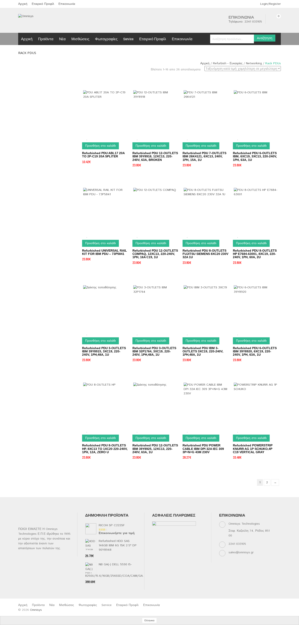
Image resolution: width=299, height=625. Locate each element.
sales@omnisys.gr (241, 552)
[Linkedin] (172, 554)
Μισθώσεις (80, 38)
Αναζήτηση (264, 38)
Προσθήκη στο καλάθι (100, 146)
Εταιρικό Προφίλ (43, 4)
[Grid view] (204, 77)
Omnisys (36, 610)
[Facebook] (155, 554)
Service (128, 38)
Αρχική (22, 4)
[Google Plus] (164, 560)
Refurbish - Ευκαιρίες (228, 63)
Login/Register (270, 4)
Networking (254, 63)
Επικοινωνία (66, 4)
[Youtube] (189, 554)
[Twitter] (164, 554)
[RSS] (181, 554)
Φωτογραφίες (106, 38)
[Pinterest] (198, 554)
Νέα (62, 38)
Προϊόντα (45, 38)
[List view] (210, 77)
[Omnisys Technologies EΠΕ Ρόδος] (25, 16)
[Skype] (155, 560)
